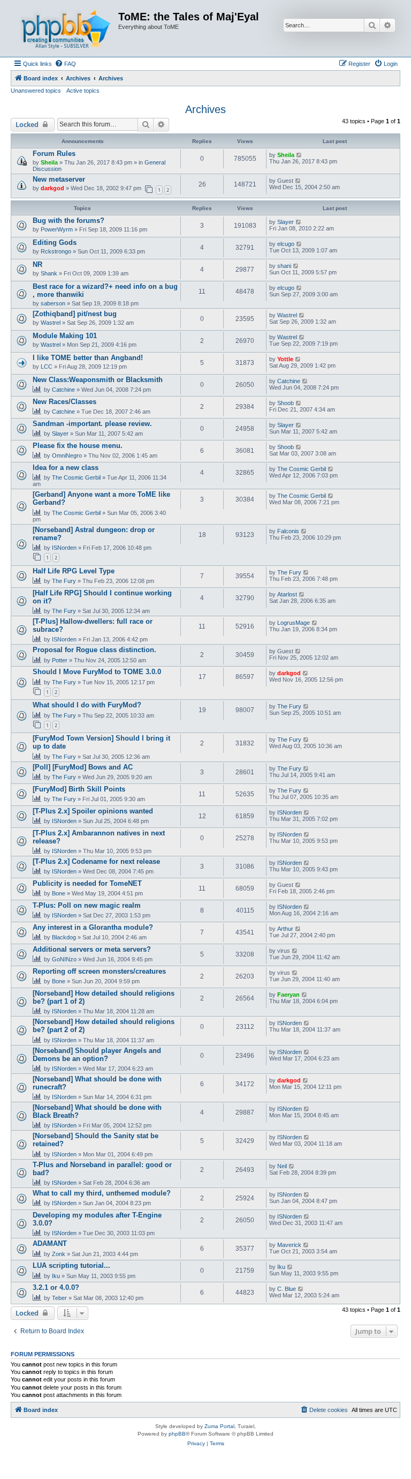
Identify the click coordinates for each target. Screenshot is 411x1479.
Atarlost (287, 594)
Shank (49, 273)
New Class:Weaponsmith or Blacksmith (98, 380)
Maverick (289, 1245)
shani (284, 266)
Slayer (285, 222)
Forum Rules (54, 154)
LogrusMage (293, 622)
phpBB (177, 1434)
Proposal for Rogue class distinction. (94, 650)
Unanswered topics (36, 90)
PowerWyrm (57, 229)
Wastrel (50, 322)
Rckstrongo (56, 251)
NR (37, 264)
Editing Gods (55, 242)
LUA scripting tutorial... (71, 1265)
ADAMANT (50, 1243)
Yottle (285, 359)
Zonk (58, 1254)
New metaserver (59, 179)
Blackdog (64, 937)
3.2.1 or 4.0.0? (56, 1287)
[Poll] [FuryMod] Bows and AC (83, 767)
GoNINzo (64, 959)
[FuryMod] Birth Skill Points (79, 789)
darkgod (52, 188)
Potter (59, 660)
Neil (282, 1166)
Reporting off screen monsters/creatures (99, 971)
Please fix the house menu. (78, 446)
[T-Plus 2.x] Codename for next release (96, 861)
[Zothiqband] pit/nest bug (75, 314)
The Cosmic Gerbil (76, 477)
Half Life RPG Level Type (74, 571)
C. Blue (286, 1289)
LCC (46, 366)
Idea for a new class (65, 468)
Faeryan (288, 994)
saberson (53, 303)
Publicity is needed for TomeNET (87, 883)
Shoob (285, 403)
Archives (205, 109)
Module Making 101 (65, 336)
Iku (56, 1276)
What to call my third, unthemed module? (102, 1193)
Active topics (83, 90)
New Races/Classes (64, 402)
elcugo (285, 244)
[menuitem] (65, 63)
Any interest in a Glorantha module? (93, 927)
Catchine (63, 389)
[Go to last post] (299, 155)
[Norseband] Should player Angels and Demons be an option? (97, 1055)
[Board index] (65, 28)
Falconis (288, 531)
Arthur (285, 928)
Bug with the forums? (68, 220)
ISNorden (64, 547)
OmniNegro (67, 455)
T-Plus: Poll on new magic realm (87, 905)
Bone (58, 893)
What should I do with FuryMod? (87, 705)
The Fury (64, 581)
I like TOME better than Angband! (88, 358)
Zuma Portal (219, 1426)
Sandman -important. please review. (92, 424)
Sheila (49, 162)
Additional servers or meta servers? (92, 949)
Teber (59, 1298)
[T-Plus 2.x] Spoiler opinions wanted (93, 811)
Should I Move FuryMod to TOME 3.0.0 (97, 672)
